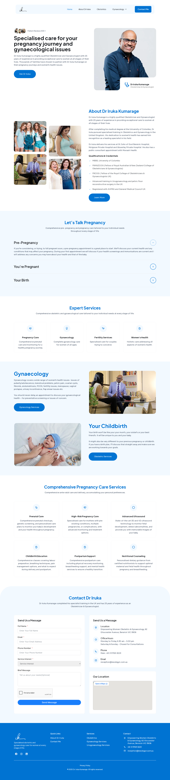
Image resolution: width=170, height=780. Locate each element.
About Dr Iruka (85, 9)
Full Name (22, 626)
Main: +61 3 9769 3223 (111, 653)
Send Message (49, 702)
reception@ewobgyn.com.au (114, 662)
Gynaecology (118, 9)
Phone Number (24, 648)
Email (20, 637)
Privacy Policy (85, 766)
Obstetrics (101, 9)
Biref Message (24, 670)
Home (69, 9)
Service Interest (24, 659)
